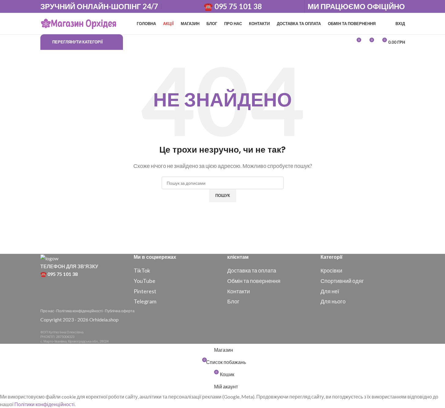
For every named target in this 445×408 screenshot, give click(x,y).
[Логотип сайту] (78, 23)
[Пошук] (129, 42)
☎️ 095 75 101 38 (233, 6)
